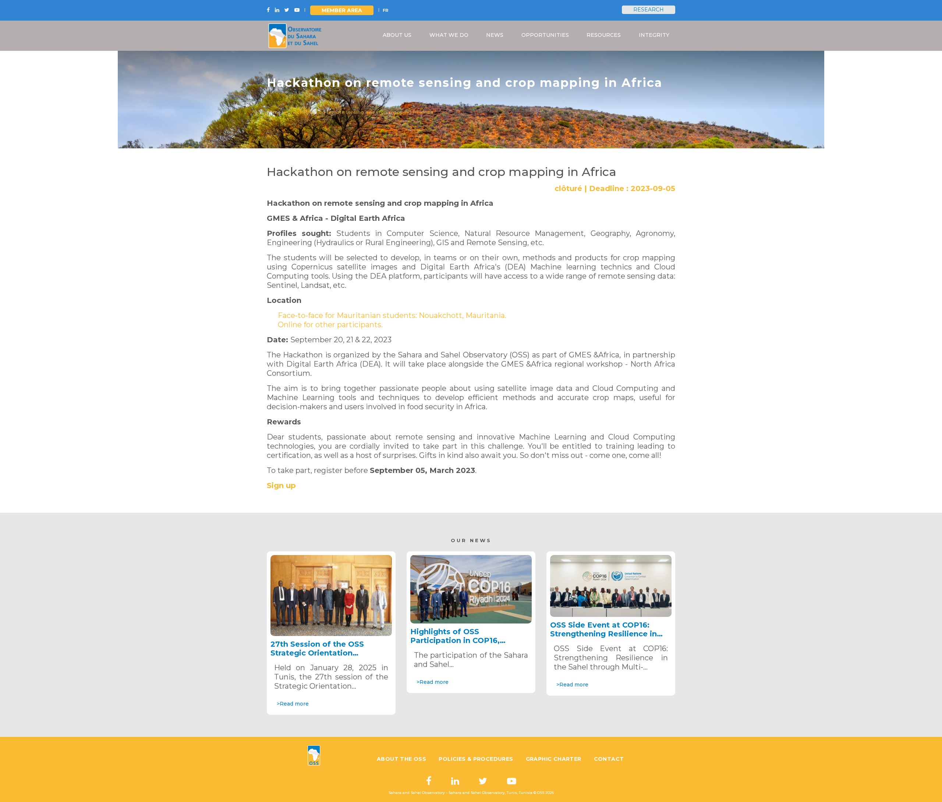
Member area (342, 10)
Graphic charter (553, 759)
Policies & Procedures (476, 759)
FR (385, 10)
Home (274, 112)
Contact (609, 759)
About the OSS (401, 759)
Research (648, 9)
